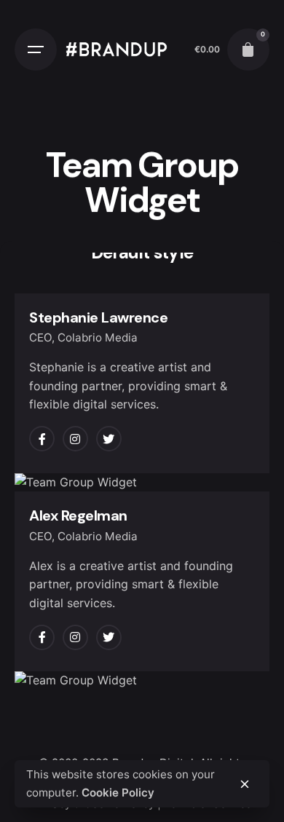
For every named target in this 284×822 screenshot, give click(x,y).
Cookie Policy (118, 792)
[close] (244, 784)
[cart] (248, 49)
